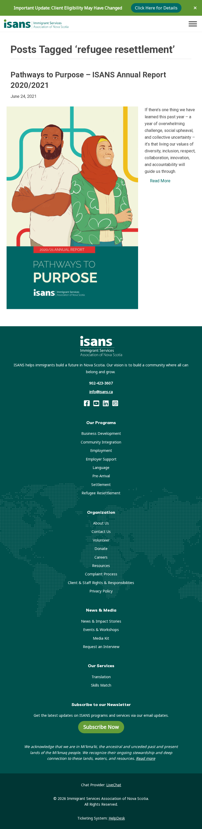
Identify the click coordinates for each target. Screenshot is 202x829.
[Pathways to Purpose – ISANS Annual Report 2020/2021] (72, 207)
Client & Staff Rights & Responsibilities (101, 582)
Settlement (101, 484)
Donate (101, 548)
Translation (101, 676)
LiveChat (113, 784)
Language (101, 467)
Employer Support (101, 459)
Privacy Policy (101, 591)
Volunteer (101, 540)
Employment (101, 450)
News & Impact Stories (101, 621)
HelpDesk (117, 818)
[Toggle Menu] (193, 23)
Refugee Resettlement (101, 492)
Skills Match (101, 685)
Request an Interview (101, 646)
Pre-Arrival (101, 475)
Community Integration (101, 442)
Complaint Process (101, 573)
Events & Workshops (101, 629)
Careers (101, 557)
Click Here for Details (156, 8)
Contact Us (101, 531)
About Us (101, 523)
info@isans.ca (101, 391)
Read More (160, 180)
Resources (101, 565)
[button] (195, 8)
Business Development (101, 433)
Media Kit (101, 638)
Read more (145, 758)
